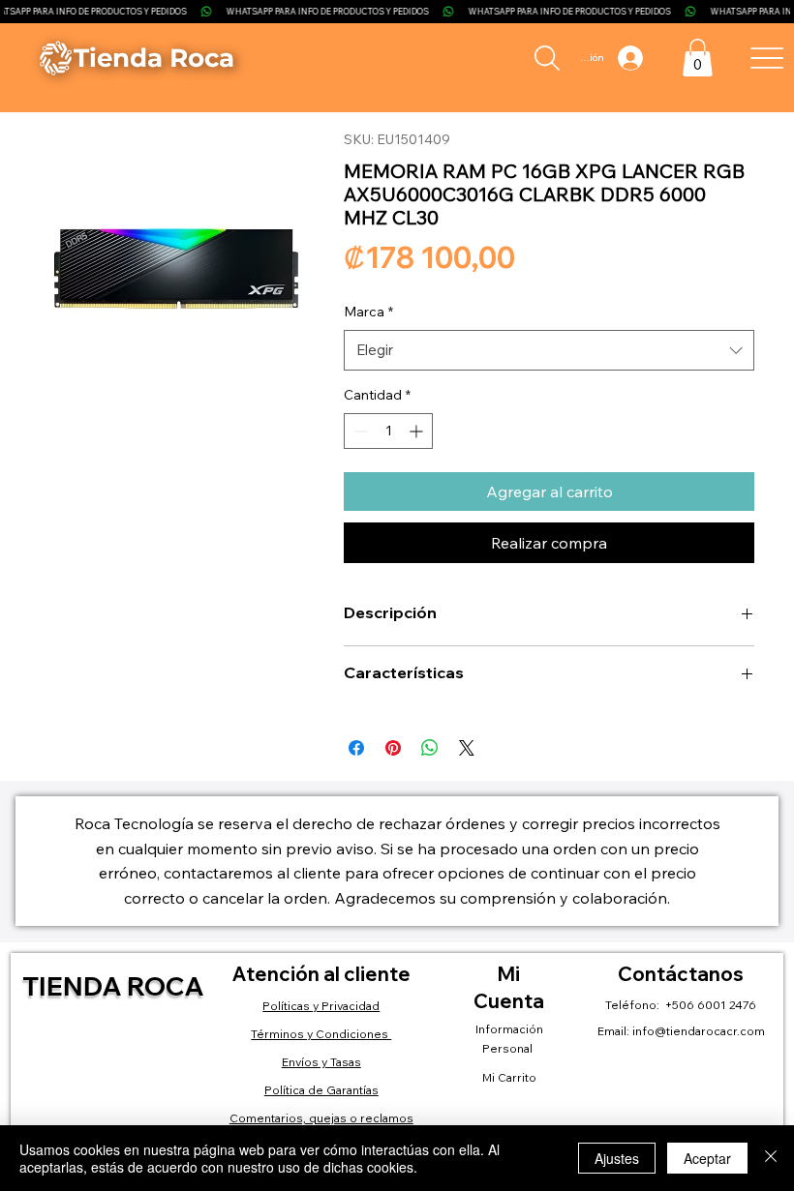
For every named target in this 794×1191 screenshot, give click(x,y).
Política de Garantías (321, 1090)
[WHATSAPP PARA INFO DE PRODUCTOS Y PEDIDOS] (397, 11)
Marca (368, 311)
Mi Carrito (509, 1077)
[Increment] (418, 431)
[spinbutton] (388, 431)
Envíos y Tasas (321, 1062)
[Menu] (766, 57)
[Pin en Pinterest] (393, 747)
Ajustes (617, 1158)
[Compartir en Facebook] (356, 747)
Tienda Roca (113, 985)
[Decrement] (359, 431)
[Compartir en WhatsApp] (430, 747)
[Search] (547, 58)
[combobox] (549, 350)
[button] (698, 57)
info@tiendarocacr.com (698, 1031)
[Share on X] (466, 747)
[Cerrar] (770, 1158)
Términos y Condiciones (321, 1034)
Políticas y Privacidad (321, 1005)
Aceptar (707, 1158)
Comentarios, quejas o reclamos (321, 1118)
